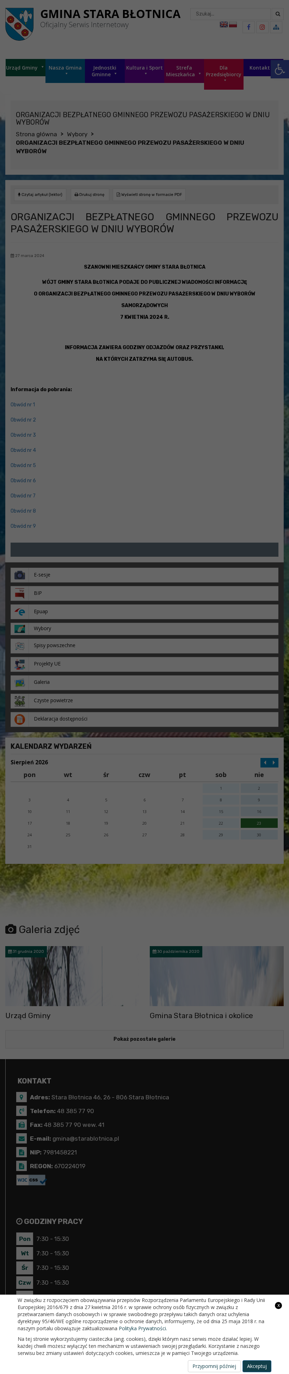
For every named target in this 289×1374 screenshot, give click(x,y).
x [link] (278, 1305)
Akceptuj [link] (257, 1366)
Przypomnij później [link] (214, 1366)
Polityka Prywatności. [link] (143, 1328)
